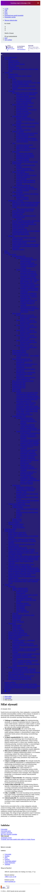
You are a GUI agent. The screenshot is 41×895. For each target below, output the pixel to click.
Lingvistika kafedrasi (22, 173)
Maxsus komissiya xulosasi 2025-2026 (24, 669)
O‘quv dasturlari (17, 628)
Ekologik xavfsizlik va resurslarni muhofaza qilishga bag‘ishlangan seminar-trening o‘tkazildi (25, 650)
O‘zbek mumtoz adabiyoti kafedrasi (27, 133)
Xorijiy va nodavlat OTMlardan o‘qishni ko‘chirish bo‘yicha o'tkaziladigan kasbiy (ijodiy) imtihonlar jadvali (23, 581)
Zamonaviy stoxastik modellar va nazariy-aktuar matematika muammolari (29, 289)
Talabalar (7, 585)
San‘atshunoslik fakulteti (19, 116)
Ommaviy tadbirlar (24, 684)
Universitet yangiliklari (11, 684)
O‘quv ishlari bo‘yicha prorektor (22, 81)
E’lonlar (23, 687)
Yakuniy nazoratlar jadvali (20, 590)
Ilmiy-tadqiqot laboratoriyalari (21, 359)
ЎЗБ (6, 10)
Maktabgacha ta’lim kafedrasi (25, 157)
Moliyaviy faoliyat (13, 522)
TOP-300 (15, 613)
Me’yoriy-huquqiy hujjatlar (16, 64)
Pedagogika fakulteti (22, 603)
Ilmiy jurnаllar (16, 389)
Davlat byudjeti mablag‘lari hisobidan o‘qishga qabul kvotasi (27, 501)
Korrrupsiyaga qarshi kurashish (17, 633)
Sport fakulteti (16, 125)
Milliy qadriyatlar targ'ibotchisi (25, 209)
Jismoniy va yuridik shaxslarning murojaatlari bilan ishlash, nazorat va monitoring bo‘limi (26, 203)
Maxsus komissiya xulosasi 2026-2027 (24, 670)
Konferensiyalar (18, 686)
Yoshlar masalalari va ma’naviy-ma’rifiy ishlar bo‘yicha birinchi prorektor (26, 83)
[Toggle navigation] (1, 54)
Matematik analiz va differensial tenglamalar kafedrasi (25, 95)
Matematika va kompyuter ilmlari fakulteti (25, 93)
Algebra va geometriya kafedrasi (26, 98)
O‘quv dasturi (16, 620)
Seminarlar (26, 686)
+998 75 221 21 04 (10, 876)
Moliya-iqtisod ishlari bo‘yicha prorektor (24, 89)
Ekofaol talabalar (13, 638)
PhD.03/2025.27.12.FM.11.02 (25, 330)
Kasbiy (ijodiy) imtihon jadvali (17, 534)
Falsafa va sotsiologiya (23, 150)
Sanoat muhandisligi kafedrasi (25, 170)
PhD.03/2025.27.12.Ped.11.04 (25, 320)
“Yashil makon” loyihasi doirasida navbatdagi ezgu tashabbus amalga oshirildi (26, 654)
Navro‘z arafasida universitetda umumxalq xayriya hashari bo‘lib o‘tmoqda (25, 661)
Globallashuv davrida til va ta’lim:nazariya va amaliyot (28, 294)
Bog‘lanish (8, 689)
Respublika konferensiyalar (24, 258)
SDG (6, 251)
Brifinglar (18, 687)
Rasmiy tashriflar (10, 687)
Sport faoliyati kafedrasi (23, 130)
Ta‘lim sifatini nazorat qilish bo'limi (23, 210)
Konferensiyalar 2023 (18, 386)
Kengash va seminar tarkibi (28, 317)
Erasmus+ (19, 515)
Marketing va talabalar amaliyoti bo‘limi (24, 224)
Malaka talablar (17, 617)
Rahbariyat (11, 77)
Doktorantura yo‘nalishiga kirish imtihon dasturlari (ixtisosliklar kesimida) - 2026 (26, 490)
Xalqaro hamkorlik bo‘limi (20, 226)
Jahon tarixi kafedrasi (22, 146)
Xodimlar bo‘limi (17, 214)
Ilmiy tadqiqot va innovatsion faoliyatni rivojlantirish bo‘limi (24, 216)
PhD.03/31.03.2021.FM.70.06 (25, 340)
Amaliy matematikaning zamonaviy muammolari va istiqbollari (28, 421)
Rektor (14, 79)
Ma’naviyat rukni (17, 526)
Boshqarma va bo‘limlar (15, 200)
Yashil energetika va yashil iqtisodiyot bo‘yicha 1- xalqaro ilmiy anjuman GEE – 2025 (29, 279)
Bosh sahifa (11, 57)
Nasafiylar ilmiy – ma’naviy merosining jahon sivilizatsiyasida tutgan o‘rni (28, 298)
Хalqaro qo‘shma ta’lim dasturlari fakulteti (25, 162)
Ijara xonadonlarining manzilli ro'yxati (19, 679)
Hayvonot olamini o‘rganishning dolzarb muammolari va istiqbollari (28, 476)
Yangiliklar (8, 681)
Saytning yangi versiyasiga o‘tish (20, 3)
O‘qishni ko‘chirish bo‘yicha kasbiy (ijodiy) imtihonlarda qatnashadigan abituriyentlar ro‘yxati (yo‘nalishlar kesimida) (23, 552)
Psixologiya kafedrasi (22, 160)
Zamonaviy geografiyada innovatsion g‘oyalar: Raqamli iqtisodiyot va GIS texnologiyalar (29, 461)
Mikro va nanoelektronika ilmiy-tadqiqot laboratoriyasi (26, 378)
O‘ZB (6, 8)
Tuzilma (7, 72)
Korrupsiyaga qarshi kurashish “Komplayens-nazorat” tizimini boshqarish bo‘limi (26, 221)
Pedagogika (15, 151)
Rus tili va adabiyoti (22, 136)
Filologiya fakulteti (18, 131)
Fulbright (19, 514)
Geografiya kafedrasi (22, 190)
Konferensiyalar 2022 (18, 384)
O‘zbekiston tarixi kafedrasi (24, 145)
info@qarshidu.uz (21, 49)
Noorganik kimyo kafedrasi (24, 106)
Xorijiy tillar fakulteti (18, 172)
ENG (6, 14)
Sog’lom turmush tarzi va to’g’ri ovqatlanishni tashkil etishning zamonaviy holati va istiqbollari (30, 441)
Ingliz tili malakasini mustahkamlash (27, 512)
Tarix (14, 143)
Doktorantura (16, 485)
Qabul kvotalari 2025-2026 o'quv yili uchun (21, 549)
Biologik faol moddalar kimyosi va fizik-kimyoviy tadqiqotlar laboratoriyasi (26, 365)
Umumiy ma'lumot (14, 62)
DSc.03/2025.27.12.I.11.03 (24, 345)
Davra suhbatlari (35, 686)
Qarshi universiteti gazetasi (20, 354)
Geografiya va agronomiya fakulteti (23, 187)
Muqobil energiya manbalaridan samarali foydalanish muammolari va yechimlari (28, 467)
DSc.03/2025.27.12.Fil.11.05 (25, 315)
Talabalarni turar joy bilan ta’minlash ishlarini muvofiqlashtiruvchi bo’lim (26, 231)
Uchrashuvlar (9, 686)
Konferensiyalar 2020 (18, 387)
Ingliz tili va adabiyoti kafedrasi (25, 180)
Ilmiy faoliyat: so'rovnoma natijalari (23, 381)
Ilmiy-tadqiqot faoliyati (19, 350)
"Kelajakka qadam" (10, 529)
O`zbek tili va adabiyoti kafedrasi (26, 138)
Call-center (11, 563)
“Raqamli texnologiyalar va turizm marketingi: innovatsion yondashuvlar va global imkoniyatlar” (29, 309)
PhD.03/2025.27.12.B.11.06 (24, 325)
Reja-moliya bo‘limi (18, 212)
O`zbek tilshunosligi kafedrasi (25, 135)
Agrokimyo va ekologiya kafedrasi (26, 189)
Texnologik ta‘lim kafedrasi (24, 153)
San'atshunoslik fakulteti (23, 605)
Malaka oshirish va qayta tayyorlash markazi (25, 244)
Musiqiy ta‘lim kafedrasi (23, 118)
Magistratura (12, 623)
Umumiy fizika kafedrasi (23, 168)
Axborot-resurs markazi (19, 242)
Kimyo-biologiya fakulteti (20, 104)
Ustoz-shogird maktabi (19, 352)
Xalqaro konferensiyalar (23, 269)
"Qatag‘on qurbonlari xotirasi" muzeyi (19, 76)
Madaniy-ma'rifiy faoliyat (16, 524)
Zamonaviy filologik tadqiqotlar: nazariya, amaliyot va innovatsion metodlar (30, 481)
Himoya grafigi (24, 318)
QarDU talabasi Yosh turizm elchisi (23, 644)
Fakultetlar (11, 91)
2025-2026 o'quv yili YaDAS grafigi (23, 615)
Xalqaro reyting (17, 519)
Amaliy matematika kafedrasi (25, 103)
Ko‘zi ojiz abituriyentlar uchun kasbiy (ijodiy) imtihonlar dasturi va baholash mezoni (22, 573)
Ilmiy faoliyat (12, 254)
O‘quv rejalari (16, 618)
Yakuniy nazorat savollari (20, 588)
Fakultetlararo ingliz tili (23, 185)
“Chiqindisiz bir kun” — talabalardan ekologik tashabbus (23, 641)
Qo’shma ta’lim (17, 520)
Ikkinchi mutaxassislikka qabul (17, 547)
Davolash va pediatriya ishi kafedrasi (27, 194)
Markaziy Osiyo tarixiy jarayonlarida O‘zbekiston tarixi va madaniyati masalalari (29, 284)
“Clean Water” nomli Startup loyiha (27, 411)
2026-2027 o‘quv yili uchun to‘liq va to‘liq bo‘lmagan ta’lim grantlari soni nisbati (21, 676)
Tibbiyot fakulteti (17, 192)
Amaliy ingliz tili (21, 178)
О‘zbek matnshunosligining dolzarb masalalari (28, 260)
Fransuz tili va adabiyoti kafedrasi (26, 175)
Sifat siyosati (12, 66)
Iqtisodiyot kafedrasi (22, 197)
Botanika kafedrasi (22, 108)
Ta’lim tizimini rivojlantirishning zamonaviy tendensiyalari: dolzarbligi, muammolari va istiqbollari (30, 435)
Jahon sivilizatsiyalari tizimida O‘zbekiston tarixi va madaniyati (29, 446)
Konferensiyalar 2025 (18, 256)
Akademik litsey (13, 74)
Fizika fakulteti (16, 163)
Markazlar (11, 236)
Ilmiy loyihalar (16, 391)
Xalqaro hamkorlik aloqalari (16, 504)
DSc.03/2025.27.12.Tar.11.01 (25, 335)
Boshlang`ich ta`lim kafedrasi (25, 155)
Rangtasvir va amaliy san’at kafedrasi (27, 123)
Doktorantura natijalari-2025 (24, 487)
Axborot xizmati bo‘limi (19, 229)
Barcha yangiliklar (10, 682)
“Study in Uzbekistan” (15, 637)
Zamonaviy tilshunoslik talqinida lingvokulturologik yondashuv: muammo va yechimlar (28, 265)
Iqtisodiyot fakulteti (18, 195)
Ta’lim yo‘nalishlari (18, 622)
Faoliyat (7, 253)
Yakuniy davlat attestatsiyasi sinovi (18, 635)
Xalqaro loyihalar (17, 507)
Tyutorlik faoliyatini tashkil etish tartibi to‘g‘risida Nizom (18, 839)
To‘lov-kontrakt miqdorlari (16, 632)
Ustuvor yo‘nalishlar (18, 527)
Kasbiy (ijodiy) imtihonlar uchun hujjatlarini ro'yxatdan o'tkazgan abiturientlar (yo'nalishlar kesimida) (22, 540)
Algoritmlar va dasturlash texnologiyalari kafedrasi (23, 100)
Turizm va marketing (22, 199)
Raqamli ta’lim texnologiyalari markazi (24, 241)
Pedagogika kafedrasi (22, 158)
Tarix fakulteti (20, 608)
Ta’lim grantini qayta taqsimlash (18, 667)
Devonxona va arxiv (18, 227)
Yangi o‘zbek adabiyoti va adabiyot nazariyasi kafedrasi (27, 140)
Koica (18, 517)
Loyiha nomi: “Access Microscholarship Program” (24, 413)
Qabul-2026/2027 (10, 531)
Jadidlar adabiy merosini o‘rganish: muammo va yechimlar (27, 303)
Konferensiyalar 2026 (18, 382)
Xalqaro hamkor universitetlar (21, 505)
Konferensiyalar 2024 (18, 416)
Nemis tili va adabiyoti (23, 177)
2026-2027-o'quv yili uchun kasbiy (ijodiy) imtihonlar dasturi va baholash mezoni (21, 565)
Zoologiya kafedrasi (22, 111)
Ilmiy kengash (16, 313)
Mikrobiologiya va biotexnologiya (26, 109)
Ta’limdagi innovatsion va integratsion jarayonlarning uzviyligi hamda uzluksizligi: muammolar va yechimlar (29, 274)
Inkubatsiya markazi (18, 249)
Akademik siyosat (13, 67)
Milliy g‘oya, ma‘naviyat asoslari (26, 148)
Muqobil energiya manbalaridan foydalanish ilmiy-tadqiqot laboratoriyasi (25, 374)
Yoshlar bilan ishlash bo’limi (20, 234)
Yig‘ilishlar (33, 684)
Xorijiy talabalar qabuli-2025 (17, 532)
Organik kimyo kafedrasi (23, 113)
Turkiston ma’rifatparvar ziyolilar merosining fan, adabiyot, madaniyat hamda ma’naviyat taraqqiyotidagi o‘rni (30, 427)
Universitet (8, 59)
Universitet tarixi (13, 61)
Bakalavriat (11, 586)
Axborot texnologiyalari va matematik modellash (28, 472)
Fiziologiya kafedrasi (22, 114)
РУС (6, 12)
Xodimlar (19, 219)
